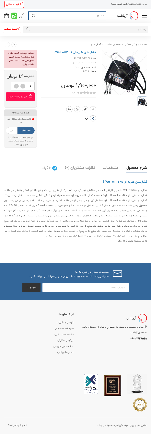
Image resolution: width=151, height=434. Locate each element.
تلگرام (47, 168)
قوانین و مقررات (65, 322)
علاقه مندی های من (63, 346)
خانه (144, 44)
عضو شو (33, 287)
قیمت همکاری (12, 4)
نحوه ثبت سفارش (64, 328)
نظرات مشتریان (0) (80, 167)
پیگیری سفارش (65, 340)
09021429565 (138, 338)
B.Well (86, 71)
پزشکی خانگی (132, 44)
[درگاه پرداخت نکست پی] (91, 384)
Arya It (23, 425)
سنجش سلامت (113, 44)
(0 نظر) (75, 93)
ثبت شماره (26, 130)
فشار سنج (96, 44)
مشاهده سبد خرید (64, 334)
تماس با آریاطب (65, 352)
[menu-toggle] (144, 15)
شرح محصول (136, 167)
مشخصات (111, 167)
